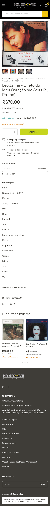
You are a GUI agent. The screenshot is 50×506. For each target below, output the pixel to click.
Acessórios (7, 438)
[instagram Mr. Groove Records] (3, 387)
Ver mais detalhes (9, 112)
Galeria (5, 466)
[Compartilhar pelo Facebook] (7, 304)
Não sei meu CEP (8, 174)
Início (4, 79)
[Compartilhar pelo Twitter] (11, 304)
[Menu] (3, 5)
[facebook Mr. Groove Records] (9, 387)
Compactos (7, 424)
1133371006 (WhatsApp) (13, 401)
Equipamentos (8, 443)
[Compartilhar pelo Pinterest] (14, 304)
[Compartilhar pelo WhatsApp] (3, 304)
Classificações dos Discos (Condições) (19, 462)
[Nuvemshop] (13, 495)
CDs (4, 429)
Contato (6, 457)
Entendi (39, 501)
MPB (23, 79)
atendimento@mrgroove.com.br (17, 405)
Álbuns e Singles (14, 79)
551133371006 (8, 396)
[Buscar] (45, 14)
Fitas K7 (5, 447)
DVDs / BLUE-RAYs (10, 433)
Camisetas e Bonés (10, 452)
